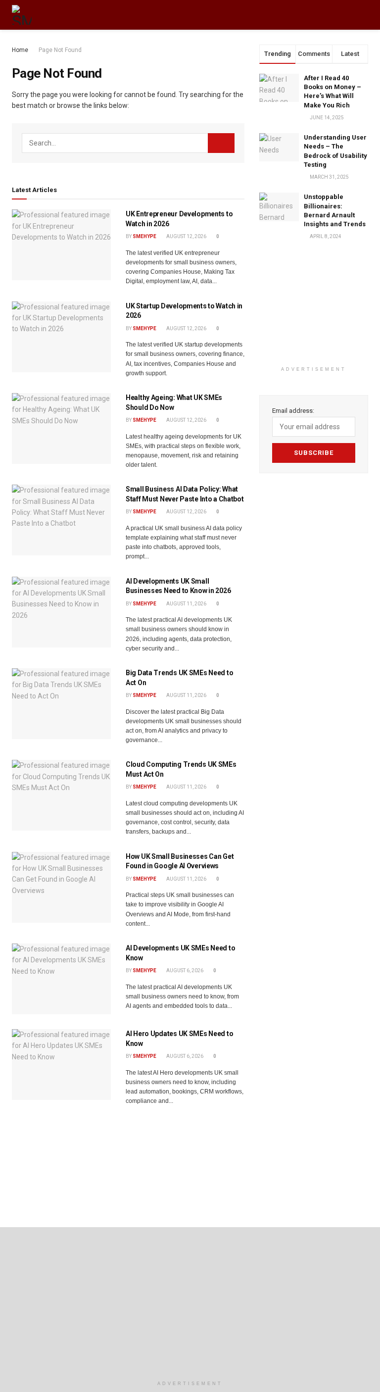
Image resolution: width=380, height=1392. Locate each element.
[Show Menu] (345, 15)
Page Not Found (60, 50)
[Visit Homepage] (22, 15)
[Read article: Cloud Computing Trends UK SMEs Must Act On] (61, 795)
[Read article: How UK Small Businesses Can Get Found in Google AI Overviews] (61, 887)
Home (20, 50)
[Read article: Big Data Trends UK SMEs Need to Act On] (61, 703)
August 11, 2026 (185, 603)
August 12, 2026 (185, 236)
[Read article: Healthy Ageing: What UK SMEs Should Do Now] (61, 428)
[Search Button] (364, 15)
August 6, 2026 (184, 970)
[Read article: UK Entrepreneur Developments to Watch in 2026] (61, 244)
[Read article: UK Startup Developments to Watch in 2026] (61, 336)
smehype (144, 236)
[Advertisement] (313, 311)
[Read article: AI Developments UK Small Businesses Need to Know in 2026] (61, 612)
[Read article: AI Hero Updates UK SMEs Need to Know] (61, 1064)
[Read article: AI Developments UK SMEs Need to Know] (61, 979)
